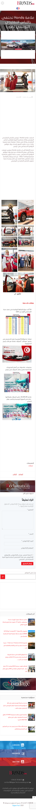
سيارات (30, 465)
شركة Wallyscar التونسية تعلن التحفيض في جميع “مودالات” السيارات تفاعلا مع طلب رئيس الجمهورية (17, 341)
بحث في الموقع (30, 572)
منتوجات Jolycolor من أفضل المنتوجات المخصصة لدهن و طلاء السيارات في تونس (18, 368)
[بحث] (2, 576)
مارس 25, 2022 (27, 97)
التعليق (30, 510)
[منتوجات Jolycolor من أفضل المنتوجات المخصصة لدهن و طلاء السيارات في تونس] (16, 386)
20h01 (18, 97)
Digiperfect (16, 805)
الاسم (30, 534)
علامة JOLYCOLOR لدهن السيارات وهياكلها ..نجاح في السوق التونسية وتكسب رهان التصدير (18, 399)
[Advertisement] (18, 118)
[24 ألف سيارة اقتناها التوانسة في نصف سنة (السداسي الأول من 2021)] (16, 328)
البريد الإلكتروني (27, 541)
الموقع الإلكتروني (27, 548)
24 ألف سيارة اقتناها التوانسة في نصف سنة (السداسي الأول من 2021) (17, 311)
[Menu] (2, 3)
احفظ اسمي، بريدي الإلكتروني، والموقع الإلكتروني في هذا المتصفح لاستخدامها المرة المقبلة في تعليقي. (17, 557)
